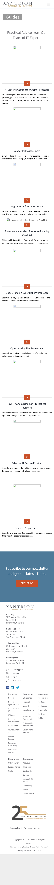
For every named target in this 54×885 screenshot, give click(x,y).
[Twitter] (18, 688)
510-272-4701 (16, 680)
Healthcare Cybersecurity (28, 717)
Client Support (17, 669)
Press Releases (28, 793)
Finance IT (27, 702)
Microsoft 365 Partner (28, 780)
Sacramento (42, 710)
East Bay (41, 718)
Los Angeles (12, 657)
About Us (26, 763)
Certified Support (11, 737)
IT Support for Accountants (28, 724)
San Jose (41, 702)
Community (27, 785)
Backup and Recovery (12, 750)
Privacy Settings (23, 847)
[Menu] (48, 4)
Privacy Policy (35, 847)
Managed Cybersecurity (13, 703)
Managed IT (12, 698)
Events (25, 789)
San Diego (42, 714)
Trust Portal (27, 767)
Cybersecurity (13, 763)
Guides (10, 771)
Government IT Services (28, 731)
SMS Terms (37, 850)
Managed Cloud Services (13, 720)
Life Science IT (28, 698)
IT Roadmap (13, 726)
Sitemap (13, 847)
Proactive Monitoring (12, 744)
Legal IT (26, 706)
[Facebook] (8, 688)
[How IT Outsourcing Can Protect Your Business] (27, 377)
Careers (26, 775)
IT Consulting (13, 715)
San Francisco (43, 698)
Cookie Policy (27, 850)
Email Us (15, 677)
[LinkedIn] (13, 688)
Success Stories (14, 767)
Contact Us (16, 673)
